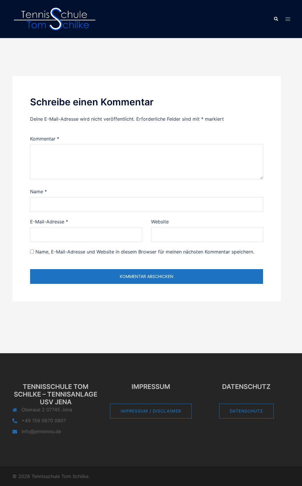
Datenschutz (246, 410)
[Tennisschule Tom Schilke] (55, 19)
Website (160, 222)
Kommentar (44, 139)
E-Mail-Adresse (49, 222)
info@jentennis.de (41, 431)
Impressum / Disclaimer (151, 410)
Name (38, 191)
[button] (275, 19)
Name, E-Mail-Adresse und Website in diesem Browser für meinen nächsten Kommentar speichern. (144, 252)
